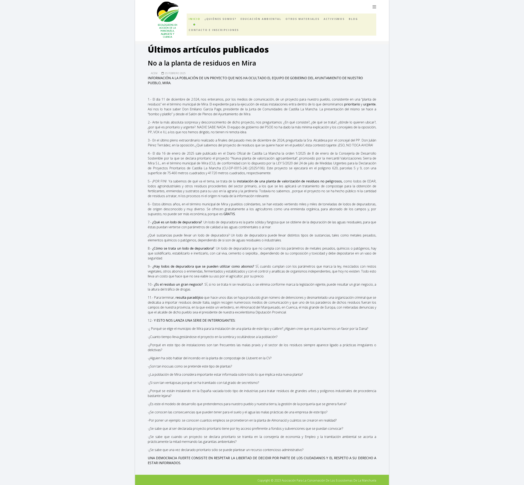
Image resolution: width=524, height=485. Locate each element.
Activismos (334, 19)
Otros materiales (303, 19)
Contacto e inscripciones (214, 30)
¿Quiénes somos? (220, 19)
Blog (353, 19)
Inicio (194, 19)
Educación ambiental (261, 19)
